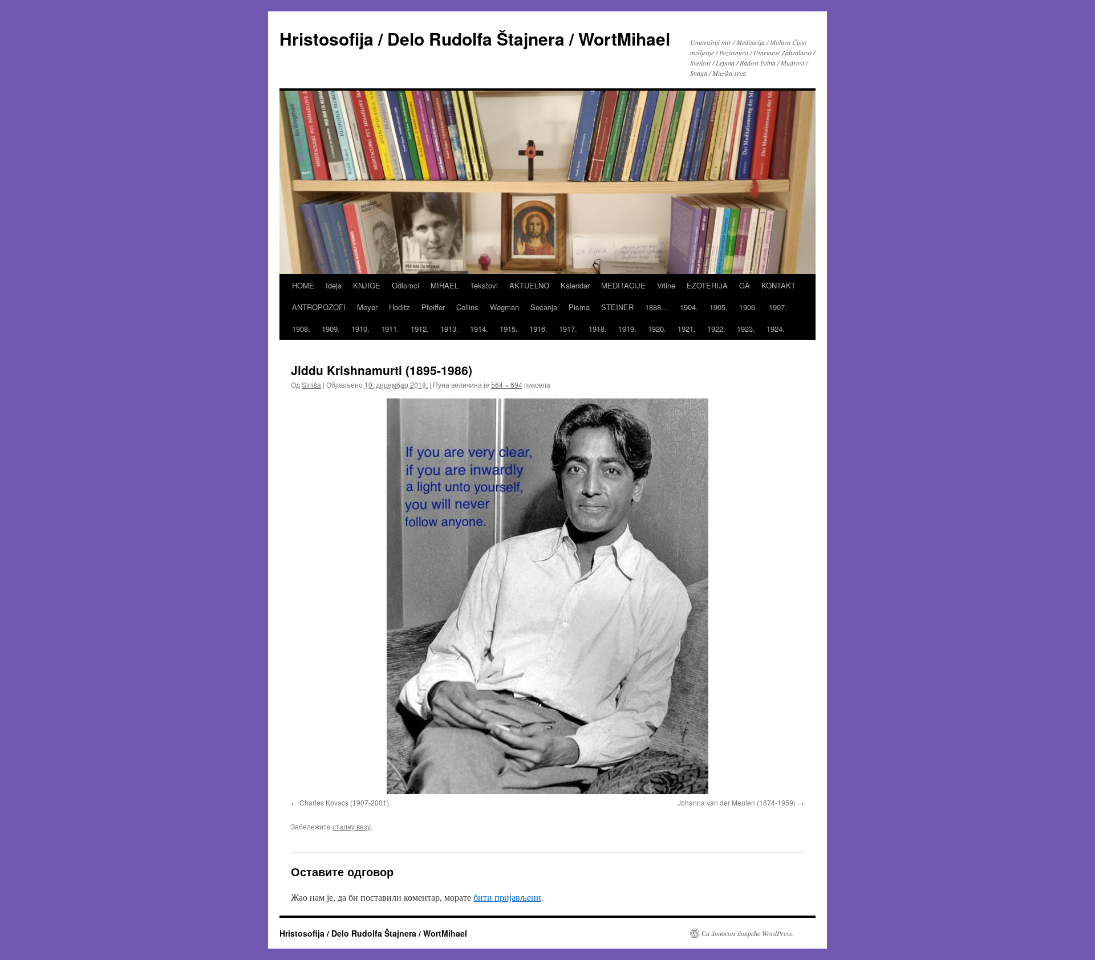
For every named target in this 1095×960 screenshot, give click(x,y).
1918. (598, 328)
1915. (509, 328)
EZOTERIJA (707, 285)
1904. (689, 307)
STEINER (617, 307)
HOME (303, 285)
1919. (627, 328)
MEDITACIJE (623, 285)
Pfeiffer (433, 307)
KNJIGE (366, 285)
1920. (657, 328)
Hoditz (399, 307)
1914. (479, 328)
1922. (716, 328)
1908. (301, 328)
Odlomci (405, 285)
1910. (360, 328)
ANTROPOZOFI (319, 307)
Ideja (334, 285)
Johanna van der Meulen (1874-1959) (737, 802)
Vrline (666, 285)
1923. (746, 328)
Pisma (579, 307)
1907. (778, 307)
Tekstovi (484, 285)
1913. (449, 328)
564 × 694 (506, 384)
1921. (687, 328)
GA (744, 285)
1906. (748, 307)
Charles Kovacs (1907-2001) (344, 802)
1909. (331, 328)
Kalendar (575, 285)
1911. (390, 328)
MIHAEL (445, 285)
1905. (718, 307)
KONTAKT (778, 285)
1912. (420, 328)
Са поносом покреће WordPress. (747, 933)
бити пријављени (507, 897)
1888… (656, 307)
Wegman (504, 307)
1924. (775, 328)
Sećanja (543, 307)
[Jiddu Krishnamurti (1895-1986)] (547, 596)
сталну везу (351, 826)
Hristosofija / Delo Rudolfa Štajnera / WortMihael (474, 38)
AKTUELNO (529, 285)
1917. (568, 328)
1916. (538, 328)
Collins (467, 307)
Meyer (367, 307)
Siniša (311, 384)
